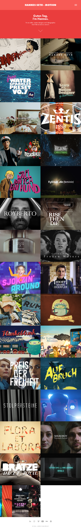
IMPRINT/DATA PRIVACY (43, 526)
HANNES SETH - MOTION (40, 5)
